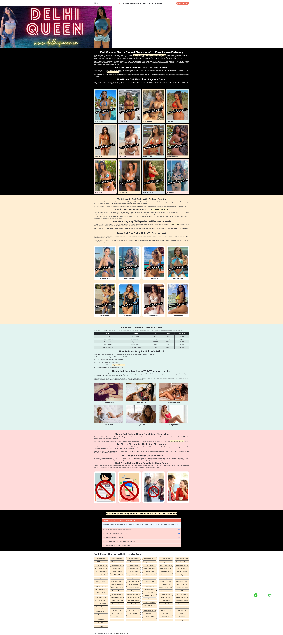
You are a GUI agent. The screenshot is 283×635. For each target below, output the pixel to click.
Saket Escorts (166, 600)
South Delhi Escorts (182, 568)
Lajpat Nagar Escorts (133, 604)
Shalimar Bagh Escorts (182, 558)
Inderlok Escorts (133, 565)
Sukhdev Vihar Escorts (182, 578)
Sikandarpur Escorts (182, 565)
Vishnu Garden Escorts (182, 607)
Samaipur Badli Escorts (165, 604)
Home (119, 3)
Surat (165, 620)
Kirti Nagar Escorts (133, 600)
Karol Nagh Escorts (133, 591)
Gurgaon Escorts (117, 610)
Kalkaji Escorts (133, 578)
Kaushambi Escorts (133, 597)
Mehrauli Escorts (149, 571)
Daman (117, 617)
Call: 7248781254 (182, 3)
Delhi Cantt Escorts (117, 558)
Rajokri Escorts (166, 584)
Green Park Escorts (117, 604)
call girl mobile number (118, 365)
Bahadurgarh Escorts (101, 578)
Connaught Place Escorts (101, 607)
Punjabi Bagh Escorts (166, 578)
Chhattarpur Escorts (101, 600)
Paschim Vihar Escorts (166, 565)
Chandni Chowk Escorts (101, 593)
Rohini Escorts (166, 594)
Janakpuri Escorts (133, 571)
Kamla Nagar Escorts (133, 584)
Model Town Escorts (149, 575)
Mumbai (182, 613)
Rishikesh (182, 617)
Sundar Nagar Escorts (182, 581)
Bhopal (182, 620)
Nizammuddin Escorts (149, 610)
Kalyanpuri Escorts (133, 581)
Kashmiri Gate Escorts (133, 594)
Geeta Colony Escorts (117, 588)
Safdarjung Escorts (166, 597)
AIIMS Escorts (101, 562)
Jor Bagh (101, 626)
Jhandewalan (133, 620)
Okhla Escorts (166, 558)
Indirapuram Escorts (133, 568)
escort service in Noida (177, 441)
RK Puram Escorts (166, 591)
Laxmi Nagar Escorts (133, 607)
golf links (165, 613)
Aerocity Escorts (100, 558)
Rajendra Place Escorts (165, 581)
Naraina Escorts (149, 595)
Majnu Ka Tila (166, 617)
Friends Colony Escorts (117, 581)
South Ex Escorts (182, 571)
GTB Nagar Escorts (117, 607)
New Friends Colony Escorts (149, 606)
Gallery (145, 3)
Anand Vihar (133, 613)
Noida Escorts (150, 613)
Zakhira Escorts (182, 610)
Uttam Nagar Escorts (182, 588)
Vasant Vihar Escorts (182, 597)
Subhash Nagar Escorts (182, 575)
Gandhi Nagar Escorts (117, 584)
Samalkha (101, 623)
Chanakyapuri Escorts (101, 589)
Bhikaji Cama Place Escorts (101, 582)
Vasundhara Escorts (182, 600)
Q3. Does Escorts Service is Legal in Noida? (115, 533)
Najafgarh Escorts (150, 592)
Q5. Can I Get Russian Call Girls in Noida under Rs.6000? (119, 541)
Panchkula (117, 620)
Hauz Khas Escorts (133, 558)
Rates (151, 3)
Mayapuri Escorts (149, 565)
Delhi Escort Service (122, 633)
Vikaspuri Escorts (182, 604)
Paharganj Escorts (166, 562)
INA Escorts (133, 562)
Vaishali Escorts (182, 591)
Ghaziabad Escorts (117, 591)
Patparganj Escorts (166, 571)
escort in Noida (175, 224)
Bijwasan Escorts (101, 586)
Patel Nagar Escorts (165, 568)
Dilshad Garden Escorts (117, 565)
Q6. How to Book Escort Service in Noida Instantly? (117, 545)
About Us (126, 3)
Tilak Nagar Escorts (182, 584)
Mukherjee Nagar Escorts (150, 582)
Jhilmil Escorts (133, 575)
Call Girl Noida (159, 209)
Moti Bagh (101, 619)
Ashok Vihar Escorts (101, 571)
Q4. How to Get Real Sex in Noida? (113, 537)
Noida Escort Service (113, 72)
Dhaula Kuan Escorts (117, 562)
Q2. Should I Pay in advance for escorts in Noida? (117, 529)
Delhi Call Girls (135, 3)
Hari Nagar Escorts (117, 613)
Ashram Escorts (101, 575)
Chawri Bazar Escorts (101, 597)
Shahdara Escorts (166, 610)
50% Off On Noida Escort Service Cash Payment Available (149, 55)
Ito (133, 617)
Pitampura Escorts (166, 575)
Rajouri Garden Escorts (165, 588)
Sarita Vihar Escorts (165, 607)
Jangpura (149, 620)
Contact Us (158, 3)
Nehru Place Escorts (149, 602)
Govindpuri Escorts (117, 594)
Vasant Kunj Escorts (182, 594)
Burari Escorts (117, 568)
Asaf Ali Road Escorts (101, 565)
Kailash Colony (150, 616)
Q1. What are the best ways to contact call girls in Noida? (119, 520)
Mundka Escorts (149, 586)
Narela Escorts (150, 599)
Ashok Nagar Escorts (101, 568)
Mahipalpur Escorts (149, 558)
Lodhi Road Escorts (133, 610)
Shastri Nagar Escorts (182, 562)
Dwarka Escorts (117, 571)
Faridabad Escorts (117, 578)
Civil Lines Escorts (101, 603)
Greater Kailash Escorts (117, 597)
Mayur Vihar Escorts (149, 568)
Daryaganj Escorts (101, 611)
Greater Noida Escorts (117, 600)
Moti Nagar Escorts (149, 578)
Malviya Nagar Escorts (149, 562)
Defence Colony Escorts (101, 615)
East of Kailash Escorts (117, 575)
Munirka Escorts (149, 589)
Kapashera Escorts (133, 588)
